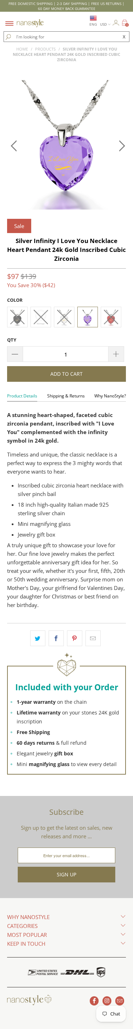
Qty (11, 340)
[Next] (119, 146)
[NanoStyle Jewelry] (30, 19)
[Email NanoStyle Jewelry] (119, 1001)
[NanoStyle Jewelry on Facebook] (94, 1001)
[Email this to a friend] (93, 638)
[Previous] (14, 146)
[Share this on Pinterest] (74, 638)
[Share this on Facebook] (56, 638)
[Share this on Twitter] (37, 638)
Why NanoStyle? (110, 396)
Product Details (22, 396)
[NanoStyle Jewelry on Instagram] (106, 1001)
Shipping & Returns (66, 396)
